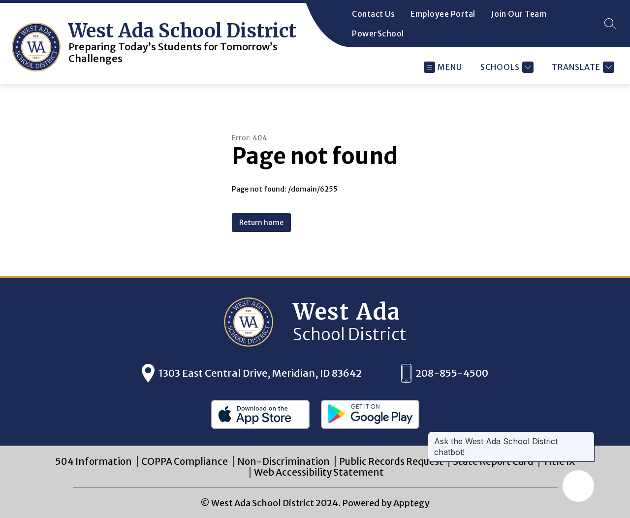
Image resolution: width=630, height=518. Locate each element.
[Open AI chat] (578, 486)
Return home (261, 222)
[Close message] (587, 436)
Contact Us (373, 14)
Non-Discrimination (283, 461)
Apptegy (411, 503)
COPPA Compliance (184, 461)
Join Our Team (519, 14)
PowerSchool (378, 33)
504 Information (93, 461)
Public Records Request (391, 461)
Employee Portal (442, 14)
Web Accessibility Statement (319, 472)
